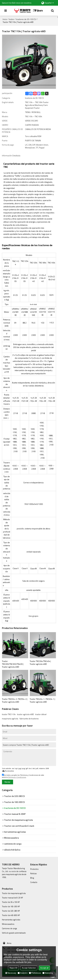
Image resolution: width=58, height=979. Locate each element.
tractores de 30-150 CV (26, 19)
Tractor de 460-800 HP (11, 915)
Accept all (44, 968)
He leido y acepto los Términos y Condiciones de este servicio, (23, 776)
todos (11, 19)
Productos (34, 869)
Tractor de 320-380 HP (11, 910)
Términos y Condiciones (17, 777)
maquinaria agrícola (10, 718)
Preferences (36, 973)
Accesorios (9, 771)
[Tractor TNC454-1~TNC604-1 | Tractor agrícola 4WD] (43, 683)
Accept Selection (29, 968)
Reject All (13, 968)
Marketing (49, 973)
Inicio (5, 19)
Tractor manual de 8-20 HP (12, 897)
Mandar (7, 782)
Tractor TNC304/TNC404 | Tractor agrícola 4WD (40, 662)
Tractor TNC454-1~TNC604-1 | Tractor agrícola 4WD (42, 700)
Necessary (12, 973)
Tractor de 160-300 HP (11, 906)
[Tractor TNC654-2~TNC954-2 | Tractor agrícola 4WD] (15, 683)
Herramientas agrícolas (11, 919)
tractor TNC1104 (9, 714)
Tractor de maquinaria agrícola (14, 893)
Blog (32, 877)
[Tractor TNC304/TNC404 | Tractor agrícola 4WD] (43, 645)
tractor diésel (40, 714)
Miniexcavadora (8, 924)
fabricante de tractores (29, 718)
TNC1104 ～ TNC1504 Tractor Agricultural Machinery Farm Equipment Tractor (37, 105)
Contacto (33, 882)
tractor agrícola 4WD (25, 714)
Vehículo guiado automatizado (14, 932)
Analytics (24, 973)
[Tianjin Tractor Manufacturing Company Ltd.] (29, 10)
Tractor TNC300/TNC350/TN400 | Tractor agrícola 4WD (12, 664)
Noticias (33, 873)
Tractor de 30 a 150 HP (11, 902)
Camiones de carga (9, 928)
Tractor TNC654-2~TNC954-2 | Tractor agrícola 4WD (14, 700)
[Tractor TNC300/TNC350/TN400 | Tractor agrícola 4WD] (15, 645)
